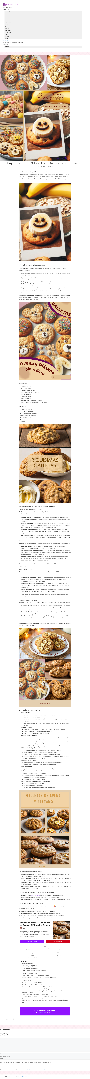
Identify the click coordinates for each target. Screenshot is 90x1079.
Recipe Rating (3, 1033)
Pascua (6, 16)
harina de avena (35, 895)
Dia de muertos (7, 30)
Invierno (6, 38)
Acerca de (5, 44)
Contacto (6, 46)
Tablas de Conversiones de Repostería (13, 42)
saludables (39, 511)
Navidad (6, 34)
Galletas (10, 1019)
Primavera (6, 14)
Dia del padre (7, 22)
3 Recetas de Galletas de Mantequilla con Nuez (79, 1024)
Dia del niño (7, 18)
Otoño (5, 26)
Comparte (42, 1012)
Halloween (6, 28)
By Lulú (3, 1019)
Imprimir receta (33, 941)
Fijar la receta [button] (58, 941)
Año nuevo (6, 36)
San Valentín (7, 11)
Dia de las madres (8, 20)
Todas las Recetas (7, 7)
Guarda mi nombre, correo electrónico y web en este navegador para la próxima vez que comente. (25, 1062)
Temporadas (6, 9)
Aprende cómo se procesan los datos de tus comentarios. (39, 1070)
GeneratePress (26, 1076)
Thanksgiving (7, 32)
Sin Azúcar (6, 40)
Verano (6, 24)
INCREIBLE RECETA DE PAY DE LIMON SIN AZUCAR (12, 1024)
